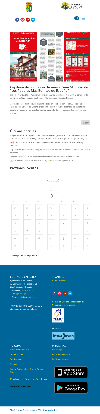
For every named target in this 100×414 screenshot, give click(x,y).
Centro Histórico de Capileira (28, 379)
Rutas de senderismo (19, 349)
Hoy (52, 190)
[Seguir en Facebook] (17, 20)
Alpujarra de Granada (40, 95)
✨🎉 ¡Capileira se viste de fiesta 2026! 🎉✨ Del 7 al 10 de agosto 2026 (41, 161)
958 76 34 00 (22, 294)
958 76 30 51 (28, 290)
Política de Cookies (60, 359)
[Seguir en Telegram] (33, 20)
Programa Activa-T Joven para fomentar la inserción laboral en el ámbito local (44, 157)
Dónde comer (16, 359)
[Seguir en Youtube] (28, 20)
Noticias (69, 98)
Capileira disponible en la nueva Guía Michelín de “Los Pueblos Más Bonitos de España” (49, 89)
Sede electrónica (59, 281)
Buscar (86, 123)
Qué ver (13, 364)
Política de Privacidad (61, 354)
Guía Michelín (27, 98)
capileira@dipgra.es (26, 297)
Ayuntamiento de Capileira (62, 95)
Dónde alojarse (16, 354)
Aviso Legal (57, 349)
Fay (15, 95)
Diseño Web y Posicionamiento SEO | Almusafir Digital (33, 410)
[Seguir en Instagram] (22, 20)
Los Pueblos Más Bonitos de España (49, 98)
